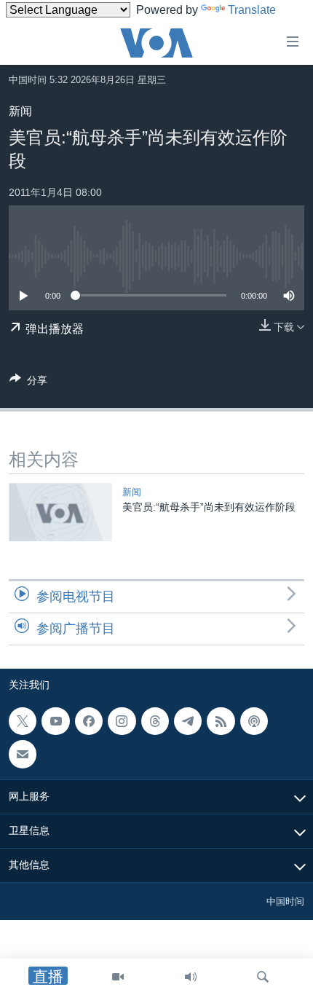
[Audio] (191, 977)
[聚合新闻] (220, 721)
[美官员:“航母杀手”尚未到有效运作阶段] (60, 512)
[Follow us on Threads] (155, 721)
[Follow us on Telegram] (188, 721)
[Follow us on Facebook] (89, 721)
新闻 (20, 111)
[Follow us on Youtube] (55, 721)
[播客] (254, 721)
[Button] (28, 382)
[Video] (118, 977)
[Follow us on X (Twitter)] (22, 721)
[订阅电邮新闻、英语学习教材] (22, 754)
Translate (252, 10)
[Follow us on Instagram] (121, 721)
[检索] (263, 977)
